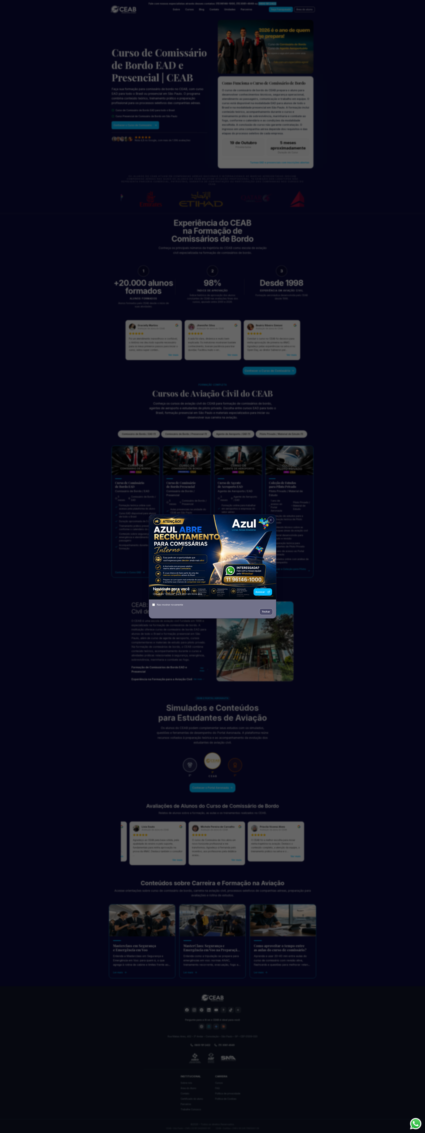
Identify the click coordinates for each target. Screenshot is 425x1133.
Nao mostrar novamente (170, 604)
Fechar (266, 611)
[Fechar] (270, 520)
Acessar (260, 591)
